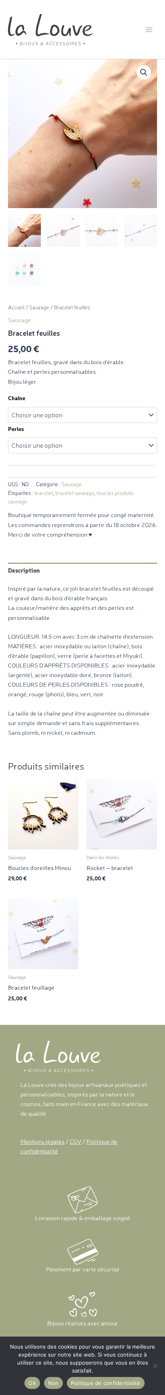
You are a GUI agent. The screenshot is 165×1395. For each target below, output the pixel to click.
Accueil (16, 307)
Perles (16, 429)
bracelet (43, 493)
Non (53, 1383)
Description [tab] (24, 570)
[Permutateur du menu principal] (149, 29)
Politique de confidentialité (106, 1383)
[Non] (155, 1366)
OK (32, 1383)
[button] (144, 72)
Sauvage (39, 307)
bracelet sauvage (74, 493)
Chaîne (16, 398)
